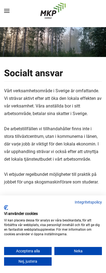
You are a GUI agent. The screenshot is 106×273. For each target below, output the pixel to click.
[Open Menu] (7, 11)
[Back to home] (53, 11)
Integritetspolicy (88, 202)
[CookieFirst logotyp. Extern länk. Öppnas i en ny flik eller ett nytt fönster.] (6, 207)
